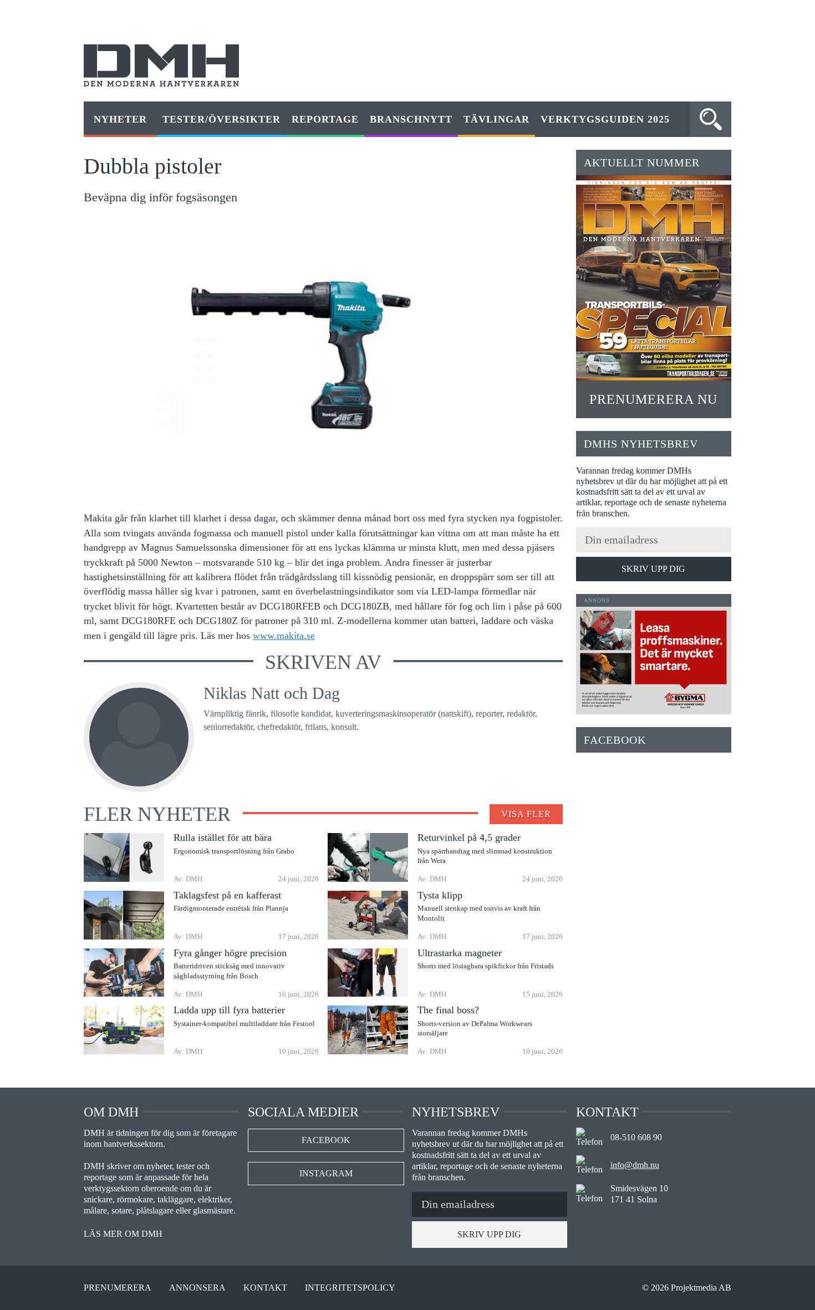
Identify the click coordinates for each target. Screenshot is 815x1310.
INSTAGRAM (326, 1173)
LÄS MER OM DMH (123, 1234)
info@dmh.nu (634, 1165)
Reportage (325, 119)
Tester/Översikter (221, 119)
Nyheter (120, 119)
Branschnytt (411, 119)
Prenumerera (117, 1287)
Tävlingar (496, 119)
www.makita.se (284, 635)
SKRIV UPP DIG (653, 568)
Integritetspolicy (350, 1287)
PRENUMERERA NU (653, 399)
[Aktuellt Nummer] (653, 277)
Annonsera (197, 1287)
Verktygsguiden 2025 (605, 119)
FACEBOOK (326, 1140)
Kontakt (265, 1287)
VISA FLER (526, 814)
